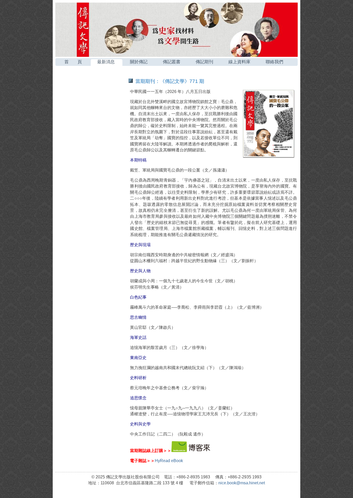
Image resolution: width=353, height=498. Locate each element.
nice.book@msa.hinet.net (241, 483)
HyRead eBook (169, 460)
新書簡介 (81, 93)
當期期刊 (81, 80)
